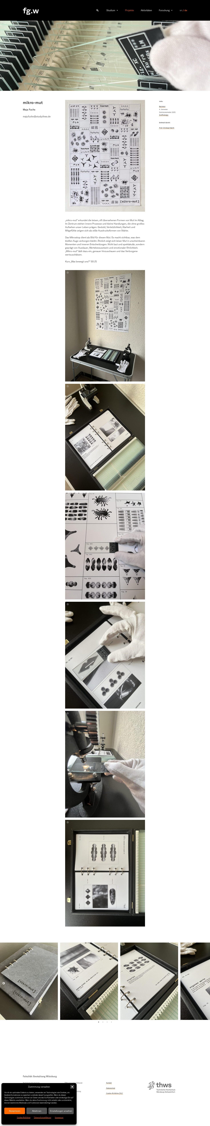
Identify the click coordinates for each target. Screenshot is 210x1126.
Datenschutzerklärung (42, 1117)
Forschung (164, 10)
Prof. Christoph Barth (166, 128)
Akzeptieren (14, 1111)
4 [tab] (111, 1022)
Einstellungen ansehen (61, 1111)
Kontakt (109, 1083)
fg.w (31, 10)
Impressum (59, 1117)
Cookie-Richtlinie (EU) (114, 1093)
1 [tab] (98, 1022)
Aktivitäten (146, 10)
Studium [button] (110, 10)
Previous (3, 983)
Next (206, 983)
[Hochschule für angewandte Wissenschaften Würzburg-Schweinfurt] (161, 1087)
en (181, 10)
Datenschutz (110, 1088)
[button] (72, 1086)
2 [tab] (102, 1022)
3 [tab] (107, 1022)
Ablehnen (36, 1111)
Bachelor (162, 106)
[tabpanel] (29, 981)
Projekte (129, 10)
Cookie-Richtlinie (23, 1117)
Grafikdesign (163, 115)
